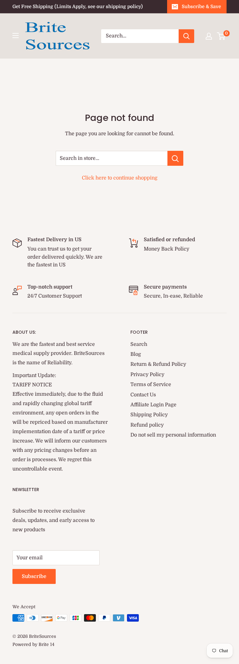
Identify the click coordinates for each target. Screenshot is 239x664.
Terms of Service (150, 384)
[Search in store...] (175, 158)
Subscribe (34, 576)
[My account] (209, 36)
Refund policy (147, 425)
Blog (135, 354)
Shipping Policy (149, 415)
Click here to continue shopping (119, 178)
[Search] (186, 36)
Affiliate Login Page (153, 405)
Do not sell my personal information (173, 435)
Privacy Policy (147, 374)
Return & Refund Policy (158, 364)
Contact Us (143, 395)
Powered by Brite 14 (33, 644)
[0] (221, 36)
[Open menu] (15, 35)
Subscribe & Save (201, 6)
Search (138, 344)
